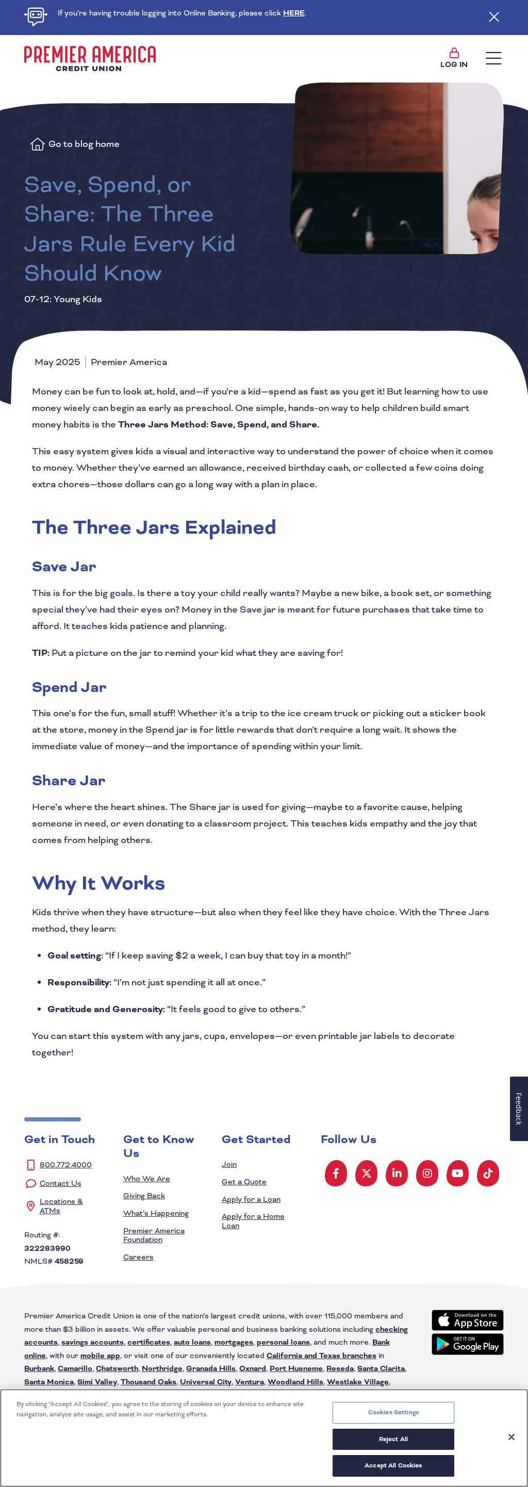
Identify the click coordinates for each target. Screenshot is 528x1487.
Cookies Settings (393, 1412)
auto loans (192, 1342)
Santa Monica (49, 1382)
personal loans (283, 1342)
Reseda (340, 1369)
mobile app (100, 1356)
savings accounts (92, 1342)
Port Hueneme (296, 1369)
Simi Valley (97, 1382)
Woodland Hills (295, 1382)
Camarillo (75, 1369)
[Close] (511, 1437)
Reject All (393, 1439)
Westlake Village (358, 1382)
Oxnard (252, 1369)
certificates (148, 1342)
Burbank (39, 1369)
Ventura (249, 1382)
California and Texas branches (321, 1356)
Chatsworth (117, 1369)
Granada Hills (211, 1369)
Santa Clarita (381, 1369)
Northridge (162, 1369)
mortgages (233, 1342)
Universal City (206, 1382)
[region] (264, 1438)
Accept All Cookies (393, 1465)
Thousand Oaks (148, 1382)
